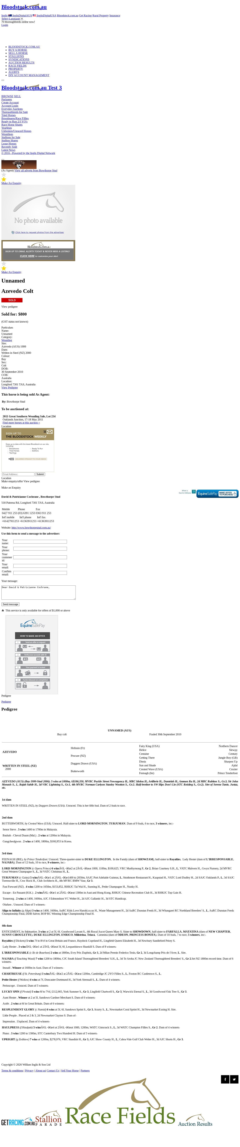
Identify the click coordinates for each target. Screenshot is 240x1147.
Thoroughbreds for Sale (14, 112)
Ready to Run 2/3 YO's (14, 121)
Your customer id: (7, 557)
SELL (17, 96)
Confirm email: (6, 573)
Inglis (4, 15)
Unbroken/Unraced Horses (16, 131)
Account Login (9, 105)
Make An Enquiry (11, 183)
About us (40, 1070)
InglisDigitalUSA (46, 15)
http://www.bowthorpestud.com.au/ (31, 527)
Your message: (9, 580)
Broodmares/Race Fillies (15, 118)
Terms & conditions (12, 1070)
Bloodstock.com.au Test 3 (31, 87)
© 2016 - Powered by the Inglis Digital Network (28, 153)
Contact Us (53, 1070)
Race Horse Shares (11, 124)
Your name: (5, 542)
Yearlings (6, 127)
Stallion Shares (9, 140)
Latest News (8, 149)
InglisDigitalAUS (22, 15)
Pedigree (6, 701)
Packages (6, 99)
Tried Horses (8, 115)
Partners (85, 1070)
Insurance (114, 15)
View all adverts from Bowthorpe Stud (35, 170)
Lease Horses (8, 143)
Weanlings (7, 134)
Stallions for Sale (10, 137)
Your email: (5, 566)
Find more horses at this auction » (21, 422)
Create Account (10, 102)
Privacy (29, 1070)
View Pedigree (9, 387)
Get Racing (85, 15)
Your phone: (5, 549)
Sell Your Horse (70, 1070)
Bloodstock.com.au (24, 7)
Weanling (6, 340)
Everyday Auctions (12, 108)
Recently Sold (9, 146)
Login (4, 25)
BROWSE (7, 96)
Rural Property (100, 15)
